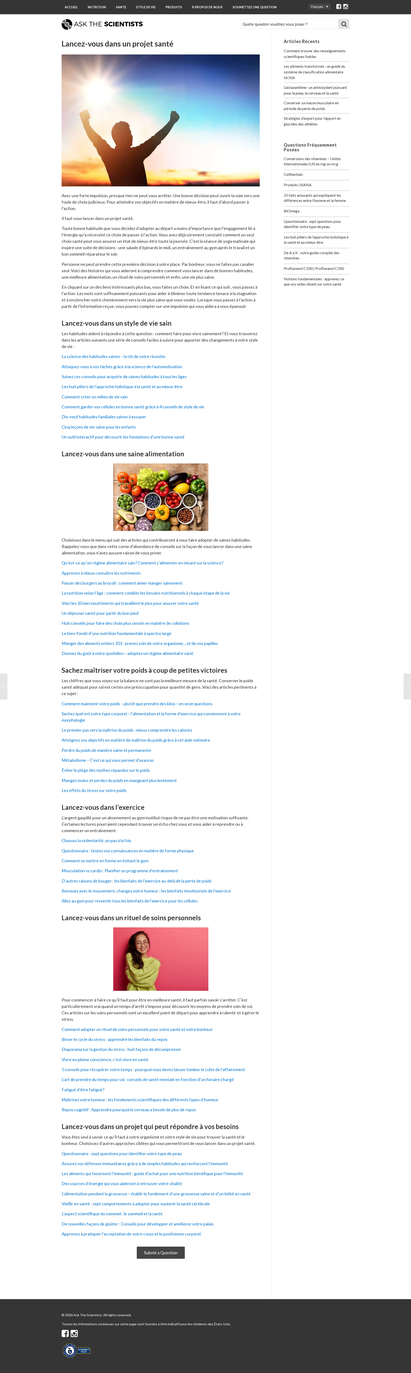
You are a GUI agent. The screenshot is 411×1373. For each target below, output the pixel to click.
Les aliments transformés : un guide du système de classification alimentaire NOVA (314, 72)
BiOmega (291, 211)
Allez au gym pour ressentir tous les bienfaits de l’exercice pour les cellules (130, 900)
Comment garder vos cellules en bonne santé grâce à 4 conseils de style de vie (133, 406)
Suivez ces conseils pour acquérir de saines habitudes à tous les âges (124, 376)
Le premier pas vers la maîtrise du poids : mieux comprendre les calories (127, 730)
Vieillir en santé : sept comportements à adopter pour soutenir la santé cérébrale (136, 1203)
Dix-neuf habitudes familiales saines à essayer (104, 416)
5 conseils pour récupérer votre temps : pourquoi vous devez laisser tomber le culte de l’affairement (153, 1069)
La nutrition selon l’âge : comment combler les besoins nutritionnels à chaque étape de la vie (146, 593)
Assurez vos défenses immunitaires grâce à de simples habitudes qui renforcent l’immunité (145, 1163)
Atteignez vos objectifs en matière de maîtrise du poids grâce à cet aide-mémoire (136, 740)
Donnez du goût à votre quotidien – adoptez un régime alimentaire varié (127, 653)
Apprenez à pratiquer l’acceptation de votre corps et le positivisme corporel (131, 1233)
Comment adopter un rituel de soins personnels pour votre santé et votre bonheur (137, 1029)
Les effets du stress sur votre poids (94, 790)
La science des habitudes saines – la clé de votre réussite (113, 356)
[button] (319, 7)
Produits (174, 7)
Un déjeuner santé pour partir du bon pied (100, 613)
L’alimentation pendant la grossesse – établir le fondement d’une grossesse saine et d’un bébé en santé (156, 1193)
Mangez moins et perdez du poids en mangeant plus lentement (119, 780)
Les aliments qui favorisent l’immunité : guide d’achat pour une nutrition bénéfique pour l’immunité (152, 1173)
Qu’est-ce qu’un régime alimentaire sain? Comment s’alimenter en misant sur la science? (142, 562)
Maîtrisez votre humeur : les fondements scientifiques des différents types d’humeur (140, 1099)
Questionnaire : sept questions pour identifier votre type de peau (122, 1153)
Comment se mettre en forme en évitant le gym (105, 860)
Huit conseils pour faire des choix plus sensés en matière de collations (125, 623)
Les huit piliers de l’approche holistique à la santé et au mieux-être (122, 386)
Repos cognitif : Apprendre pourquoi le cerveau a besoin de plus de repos (129, 1109)
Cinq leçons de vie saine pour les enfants (99, 426)
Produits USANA (298, 184)
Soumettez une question (255, 7)
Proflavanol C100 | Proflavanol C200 (314, 268)
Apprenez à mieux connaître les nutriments (101, 573)
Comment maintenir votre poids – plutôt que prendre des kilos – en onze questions (137, 703)
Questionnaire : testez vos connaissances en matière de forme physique (128, 850)
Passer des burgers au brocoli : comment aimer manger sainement (122, 583)
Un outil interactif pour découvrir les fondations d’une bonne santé (123, 436)
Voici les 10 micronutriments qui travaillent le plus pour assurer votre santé (130, 603)
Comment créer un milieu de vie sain (95, 396)
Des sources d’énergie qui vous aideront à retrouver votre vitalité (122, 1183)
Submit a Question (161, 1252)
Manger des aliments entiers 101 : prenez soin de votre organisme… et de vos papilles (140, 643)
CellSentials (293, 174)
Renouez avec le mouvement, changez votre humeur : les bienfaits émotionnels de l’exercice (146, 890)
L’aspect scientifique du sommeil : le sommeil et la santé (112, 1213)
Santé (121, 7)
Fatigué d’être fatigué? (83, 1089)
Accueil (71, 7)
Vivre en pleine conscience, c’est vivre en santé (105, 1059)
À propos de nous (207, 7)
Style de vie (146, 7)
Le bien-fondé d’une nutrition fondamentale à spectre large (116, 633)
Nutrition (97, 7)
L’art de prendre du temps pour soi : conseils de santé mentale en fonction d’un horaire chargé (148, 1079)
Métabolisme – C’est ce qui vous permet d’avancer (108, 760)
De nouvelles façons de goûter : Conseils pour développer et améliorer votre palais (138, 1223)
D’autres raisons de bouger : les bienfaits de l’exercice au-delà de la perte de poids (137, 880)
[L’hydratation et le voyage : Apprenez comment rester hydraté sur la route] (407, 686)
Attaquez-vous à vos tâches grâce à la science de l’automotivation (122, 366)
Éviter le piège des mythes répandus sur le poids (106, 770)
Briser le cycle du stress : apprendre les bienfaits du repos (114, 1039)
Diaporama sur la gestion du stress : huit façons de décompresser (121, 1049)
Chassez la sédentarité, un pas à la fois (96, 840)
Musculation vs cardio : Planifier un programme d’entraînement (120, 870)
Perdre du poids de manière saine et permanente (106, 750)
